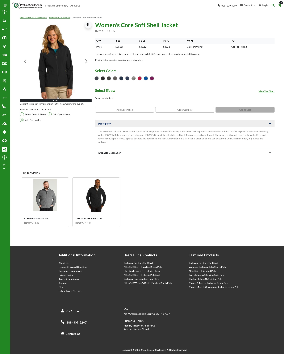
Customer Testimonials (70, 270)
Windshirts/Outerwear (59, 17)
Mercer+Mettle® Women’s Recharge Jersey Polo (214, 287)
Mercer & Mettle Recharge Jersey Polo (208, 283)
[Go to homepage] (27, 5)
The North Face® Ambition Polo (205, 278)
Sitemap (63, 283)
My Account (74, 311)
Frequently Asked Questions (73, 266)
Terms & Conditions (69, 278)
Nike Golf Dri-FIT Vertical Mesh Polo (143, 266)
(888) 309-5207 (76, 322)
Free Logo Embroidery (56, 5)
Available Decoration (109, 152)
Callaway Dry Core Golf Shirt (138, 262)
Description (104, 123)
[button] (4, 29)
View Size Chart (267, 91)
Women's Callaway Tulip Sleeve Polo (207, 266)
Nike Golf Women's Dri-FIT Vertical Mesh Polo (148, 283)
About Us (75, 5)
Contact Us (73, 333)
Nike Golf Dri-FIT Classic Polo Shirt (142, 274)
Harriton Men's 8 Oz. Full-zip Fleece (142, 270)
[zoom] (88, 25)
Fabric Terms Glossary (70, 291)
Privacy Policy (66, 274)
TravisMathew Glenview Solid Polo (206, 274)
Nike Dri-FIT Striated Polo (202, 270)
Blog (61, 287)
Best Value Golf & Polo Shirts (33, 17)
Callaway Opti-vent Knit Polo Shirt (141, 278)
